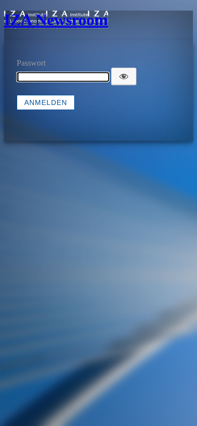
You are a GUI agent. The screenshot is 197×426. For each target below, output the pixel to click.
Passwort (31, 63)
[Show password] (123, 76)
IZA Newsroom (56, 20)
